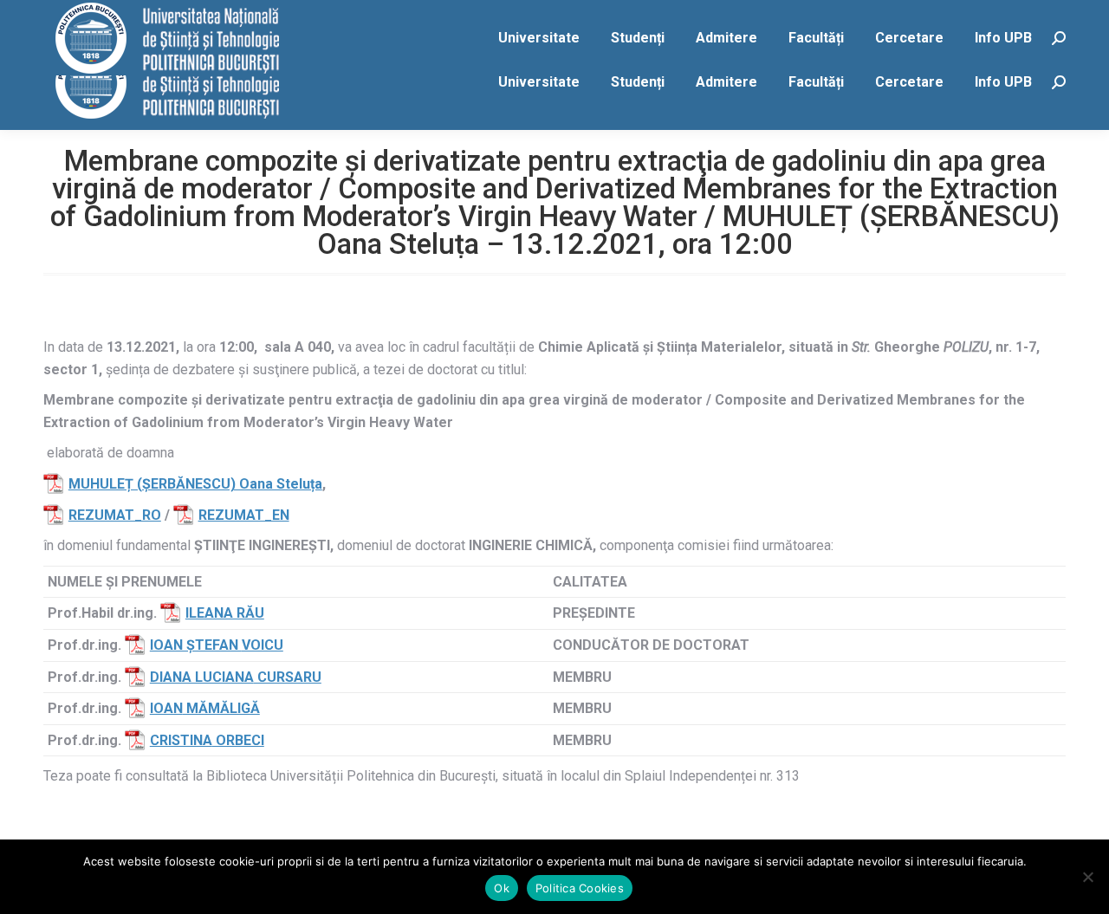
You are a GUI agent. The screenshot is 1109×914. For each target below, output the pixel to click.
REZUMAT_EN (243, 515)
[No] (1087, 876)
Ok (501, 888)
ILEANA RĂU (224, 613)
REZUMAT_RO (114, 515)
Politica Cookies (579, 888)
